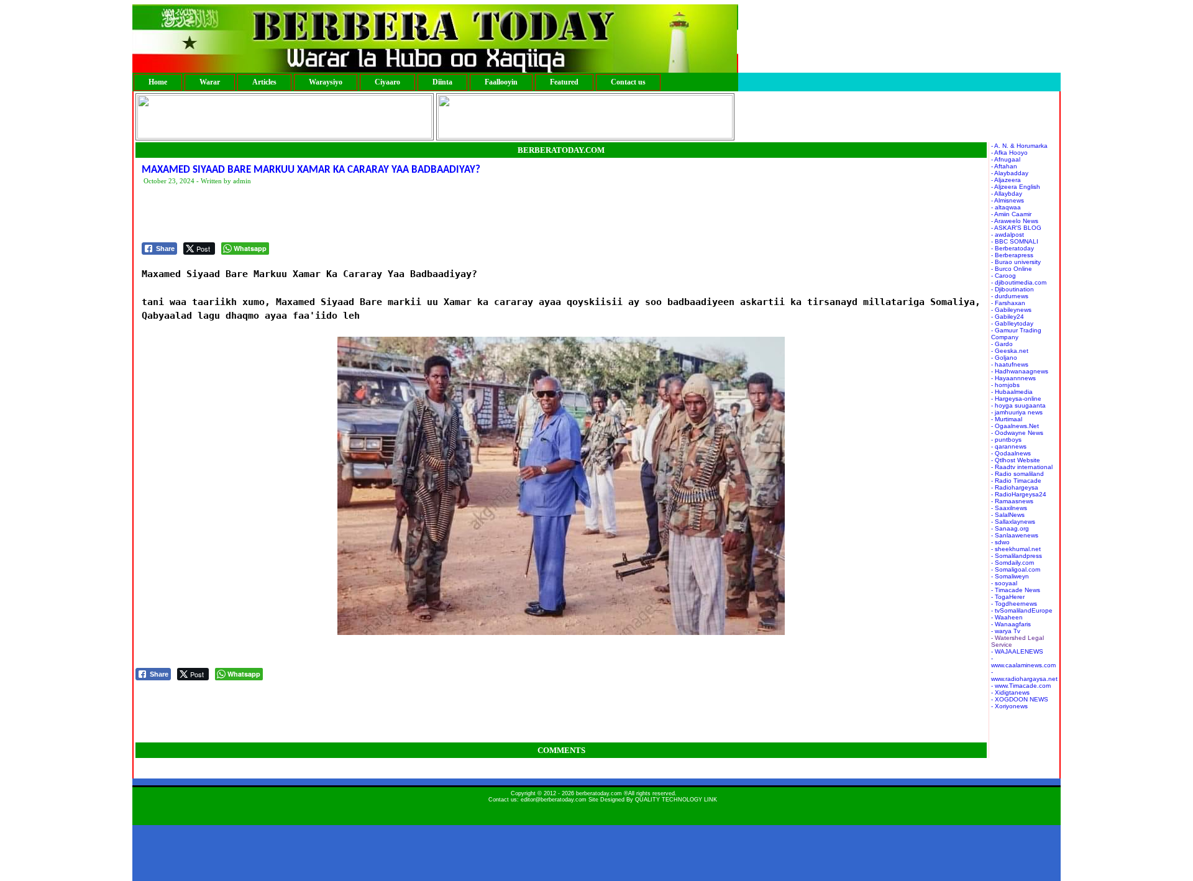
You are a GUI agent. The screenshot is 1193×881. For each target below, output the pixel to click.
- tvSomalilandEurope (1022, 610)
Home (158, 82)
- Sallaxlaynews (1013, 521)
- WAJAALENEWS (1017, 651)
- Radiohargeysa (1014, 487)
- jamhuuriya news (1017, 412)
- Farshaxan (1008, 302)
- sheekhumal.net (1016, 548)
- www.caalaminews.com (1023, 662)
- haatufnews (1009, 364)
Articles (264, 82)
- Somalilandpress (1016, 555)
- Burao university (1016, 261)
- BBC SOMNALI (1014, 241)
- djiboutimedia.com (1018, 282)
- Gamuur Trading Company (1016, 333)
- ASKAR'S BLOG (1016, 227)
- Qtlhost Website (1015, 460)
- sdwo (1000, 542)
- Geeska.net (1009, 350)
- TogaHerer (1008, 596)
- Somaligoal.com (1015, 569)
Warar (209, 82)
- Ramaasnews (1012, 501)
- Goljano (1004, 357)
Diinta (442, 82)
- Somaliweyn (1010, 576)
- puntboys (1006, 439)
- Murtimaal (1006, 419)
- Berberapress (1012, 255)
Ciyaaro (387, 82)
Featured (564, 82)
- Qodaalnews (1011, 453)
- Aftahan (1004, 166)
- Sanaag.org (1010, 528)
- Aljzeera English (1015, 186)
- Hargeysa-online (1016, 398)
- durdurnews (1009, 296)
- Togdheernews (1014, 603)
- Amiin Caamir (1011, 214)
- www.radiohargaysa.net (1024, 675)
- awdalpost (1007, 234)
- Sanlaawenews (1014, 535)
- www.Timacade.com (1021, 685)
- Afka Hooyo (1009, 152)
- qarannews (1008, 446)
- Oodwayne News (1017, 432)
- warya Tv (1005, 631)
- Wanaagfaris (1011, 624)
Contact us (628, 82)
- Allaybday (1006, 193)
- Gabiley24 (1007, 316)
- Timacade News (1015, 590)
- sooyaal (1004, 583)
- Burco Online (1011, 268)
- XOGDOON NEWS (1019, 699)
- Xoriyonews (1009, 706)
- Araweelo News (1014, 220)
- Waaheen (1007, 617)
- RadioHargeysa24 (1018, 494)
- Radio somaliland (1017, 473)
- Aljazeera (1006, 179)
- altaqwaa (1006, 207)
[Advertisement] (368, 214)
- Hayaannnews (1013, 378)
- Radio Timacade (1016, 480)
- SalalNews (1008, 514)
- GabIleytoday (1012, 323)
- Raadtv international (1022, 466)
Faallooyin (501, 82)
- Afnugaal (1005, 159)
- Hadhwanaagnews (1019, 371)
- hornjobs (1005, 384)
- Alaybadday (1009, 173)
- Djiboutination (1012, 289)
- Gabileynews (1011, 309)
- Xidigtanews (1010, 692)
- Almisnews (1007, 200)
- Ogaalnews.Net (1015, 425)
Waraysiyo (325, 82)
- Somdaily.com (1012, 562)
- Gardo (1002, 343)
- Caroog (1003, 275)
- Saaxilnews (1009, 507)
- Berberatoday (1012, 248)
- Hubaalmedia (1012, 391)
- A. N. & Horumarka (1019, 145)
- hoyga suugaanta (1018, 405)
